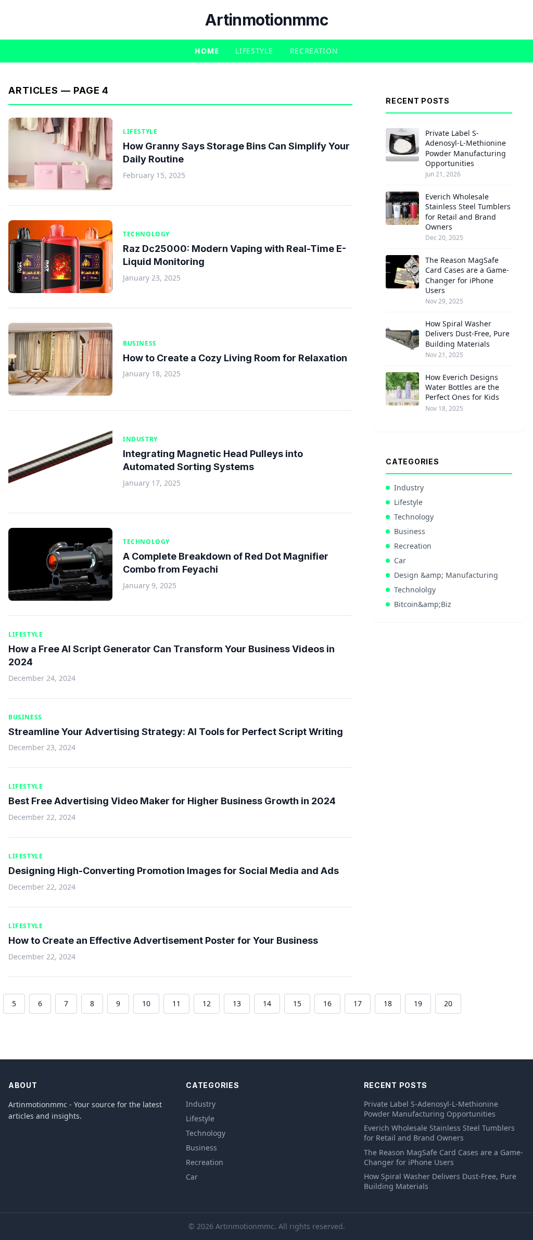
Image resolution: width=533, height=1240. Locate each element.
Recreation (314, 51)
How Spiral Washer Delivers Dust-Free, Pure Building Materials (467, 334)
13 (237, 1003)
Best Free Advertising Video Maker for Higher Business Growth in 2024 (172, 800)
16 (327, 1003)
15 (297, 1003)
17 (357, 1003)
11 (176, 1003)
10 (146, 1003)
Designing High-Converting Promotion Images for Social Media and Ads (173, 870)
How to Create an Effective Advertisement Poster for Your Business (163, 940)
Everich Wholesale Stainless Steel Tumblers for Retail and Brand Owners (468, 212)
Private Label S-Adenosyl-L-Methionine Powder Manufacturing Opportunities (465, 148)
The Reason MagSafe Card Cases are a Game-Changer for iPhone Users (467, 275)
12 (206, 1003)
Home (207, 51)
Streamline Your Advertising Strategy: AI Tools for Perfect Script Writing (175, 731)
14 (267, 1003)
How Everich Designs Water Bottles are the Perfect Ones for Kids (462, 387)
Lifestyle (254, 51)
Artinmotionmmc (266, 19)
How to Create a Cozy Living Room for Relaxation (235, 357)
